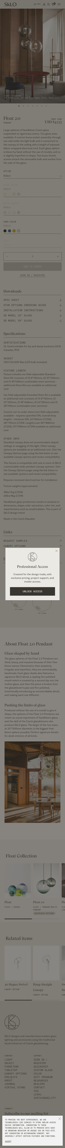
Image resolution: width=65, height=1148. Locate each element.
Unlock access (32, 591)
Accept (8, 1141)
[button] (59, 1118)
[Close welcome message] (56, 551)
